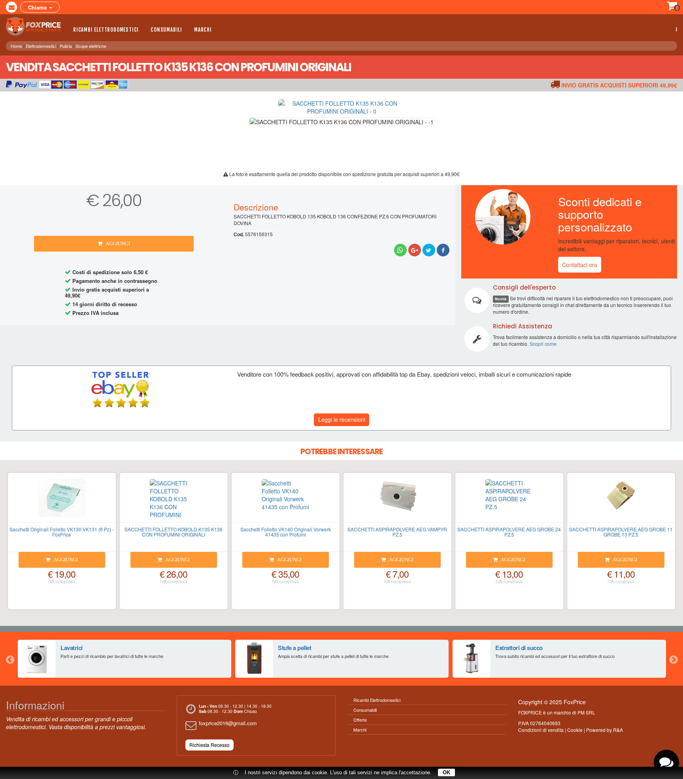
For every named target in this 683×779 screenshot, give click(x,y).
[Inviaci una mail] (11, 7)
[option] (124, 659)
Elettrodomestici (41, 46)
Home (16, 46)
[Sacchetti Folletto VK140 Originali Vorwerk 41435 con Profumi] (286, 501)
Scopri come (543, 343)
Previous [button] (10, 659)
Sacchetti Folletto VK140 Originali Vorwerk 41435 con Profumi (285, 532)
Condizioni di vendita (541, 729)
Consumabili (166, 30)
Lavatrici (71, 647)
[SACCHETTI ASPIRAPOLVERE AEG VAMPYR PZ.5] (397, 501)
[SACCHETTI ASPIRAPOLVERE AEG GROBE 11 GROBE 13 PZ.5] (621, 501)
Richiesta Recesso (209, 744)
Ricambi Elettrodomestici (106, 30)
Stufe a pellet (294, 647)
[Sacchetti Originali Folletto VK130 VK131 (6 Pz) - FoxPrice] (62, 501)
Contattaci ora (579, 265)
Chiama (38, 7)
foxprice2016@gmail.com (228, 723)
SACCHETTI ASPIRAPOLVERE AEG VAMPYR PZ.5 (397, 532)
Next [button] (673, 659)
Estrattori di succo (519, 647)
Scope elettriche (90, 46)
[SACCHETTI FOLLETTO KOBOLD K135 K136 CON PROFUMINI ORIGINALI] (174, 501)
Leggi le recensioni (341, 419)
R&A (618, 729)
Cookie (575, 729)
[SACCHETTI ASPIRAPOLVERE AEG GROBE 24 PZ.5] (509, 501)
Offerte (360, 719)
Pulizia (66, 46)
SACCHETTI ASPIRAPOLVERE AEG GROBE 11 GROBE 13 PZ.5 (621, 532)
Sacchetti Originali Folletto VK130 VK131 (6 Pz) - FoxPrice (61, 532)
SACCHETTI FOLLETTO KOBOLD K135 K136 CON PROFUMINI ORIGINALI (174, 532)
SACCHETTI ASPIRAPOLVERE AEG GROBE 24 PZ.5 (509, 532)
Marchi (203, 30)
